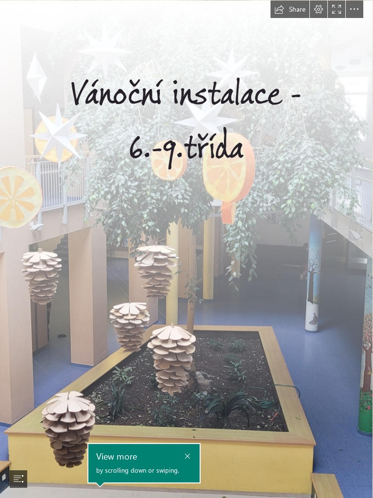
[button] (290, 9)
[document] (186, 249)
